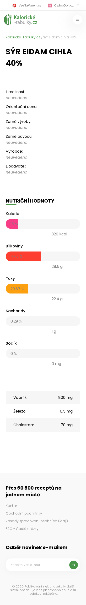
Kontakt (12, 505)
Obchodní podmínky (24, 513)
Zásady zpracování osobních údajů (37, 521)
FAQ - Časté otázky (22, 528)
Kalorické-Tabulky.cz (23, 37)
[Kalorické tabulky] (20, 19)
